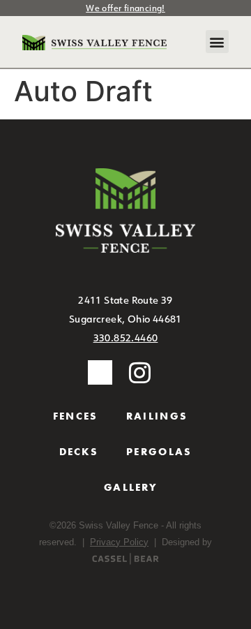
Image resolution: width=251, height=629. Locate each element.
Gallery (131, 487)
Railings (157, 416)
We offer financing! (125, 8)
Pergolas (159, 452)
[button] (217, 41)
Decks (79, 452)
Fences (75, 416)
